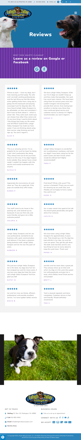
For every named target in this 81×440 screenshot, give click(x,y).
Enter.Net (62, 436)
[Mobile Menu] (75, 13)
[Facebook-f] (44, 69)
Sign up (69, 4)
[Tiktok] (68, 417)
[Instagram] (63, 417)
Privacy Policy (41, 437)
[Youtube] (65, 417)
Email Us (52, 2)
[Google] (37, 69)
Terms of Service (51, 437)
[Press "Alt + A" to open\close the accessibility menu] (2, 437)
